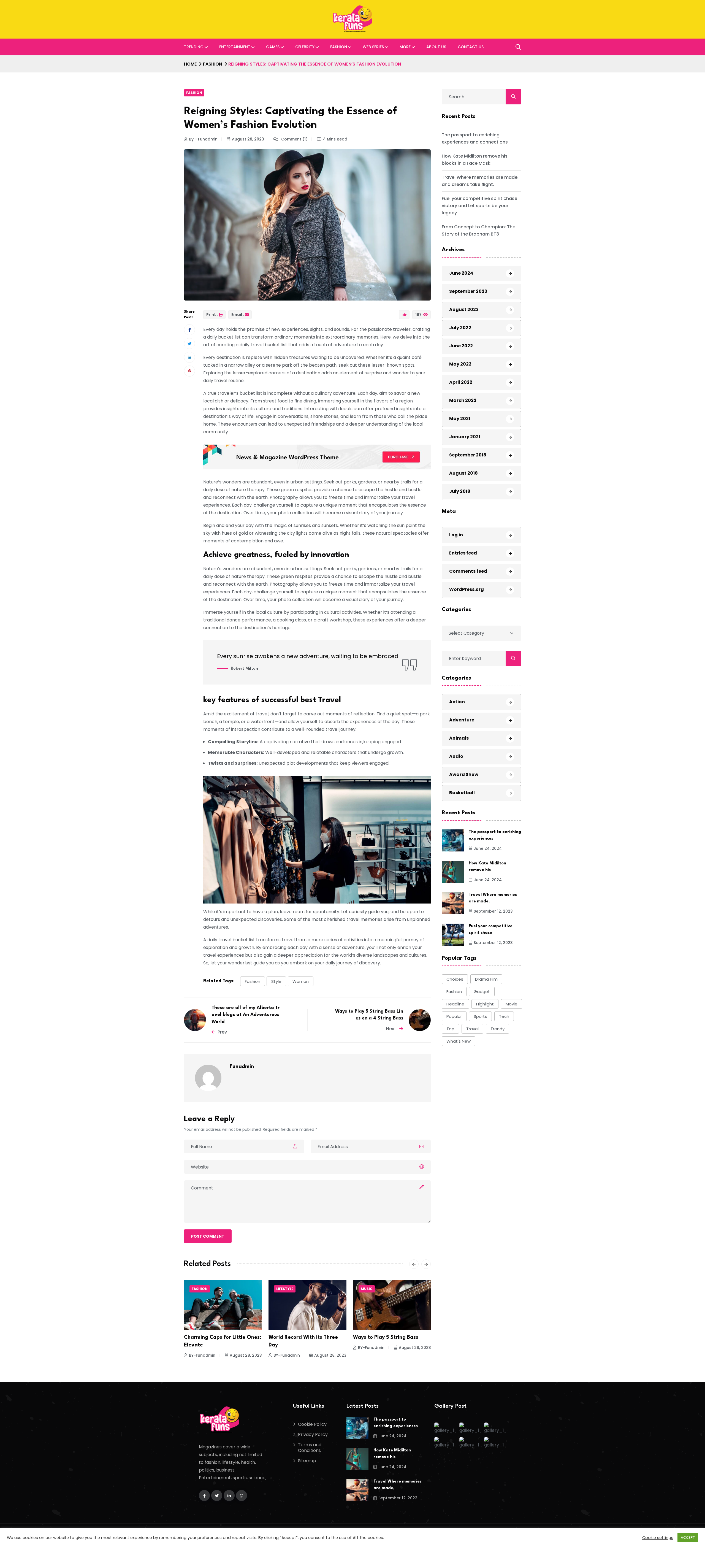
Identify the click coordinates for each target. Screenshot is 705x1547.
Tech (504, 1016)
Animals (459, 738)
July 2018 (459, 491)
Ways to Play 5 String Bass (301, 1337)
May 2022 (460, 364)
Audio (456, 756)
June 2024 (461, 273)
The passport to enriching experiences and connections (475, 138)
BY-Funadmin (202, 1355)
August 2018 (463, 473)
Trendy (497, 1029)
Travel (472, 1029)
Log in (456, 535)
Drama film (486, 979)
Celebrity (304, 47)
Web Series (373, 47)
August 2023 (464, 309)
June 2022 (461, 346)
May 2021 (459, 418)
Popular (454, 1016)
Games (273, 47)
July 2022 (460, 327)
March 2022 (462, 400)
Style (276, 981)
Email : (237, 314)
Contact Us (471, 47)
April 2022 (460, 382)
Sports (480, 1016)
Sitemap (307, 1461)
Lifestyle (200, 1288)
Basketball (462, 792)
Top (450, 1029)
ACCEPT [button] (688, 1537)
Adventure (461, 719)
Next (391, 1029)
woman (300, 981)
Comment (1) (294, 139)
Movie (511, 1004)
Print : (212, 314)
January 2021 (464, 437)
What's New (458, 1041)
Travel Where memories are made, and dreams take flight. (480, 180)
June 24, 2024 (488, 848)
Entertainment (234, 47)
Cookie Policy (312, 1424)
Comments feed (468, 571)
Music (282, 1288)
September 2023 (468, 291)
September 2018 (467, 455)
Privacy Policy (313, 1434)
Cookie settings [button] (657, 1537)
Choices (454, 979)
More (405, 47)
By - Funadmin (203, 139)
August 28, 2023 (248, 139)
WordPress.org (466, 589)
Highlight (485, 1004)
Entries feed (463, 553)
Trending (194, 47)
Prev (222, 1032)
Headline (455, 1004)
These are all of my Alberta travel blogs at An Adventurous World (246, 1014)
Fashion (338, 47)
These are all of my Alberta (387, 1337)
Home (190, 64)
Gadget (482, 991)
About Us (436, 47)
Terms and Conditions (309, 1447)
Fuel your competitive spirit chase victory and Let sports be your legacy (479, 205)
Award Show (463, 774)
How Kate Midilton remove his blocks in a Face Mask (475, 159)
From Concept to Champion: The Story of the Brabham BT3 (478, 230)
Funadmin (242, 1066)
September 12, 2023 (493, 911)
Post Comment (207, 1236)
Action (457, 701)
